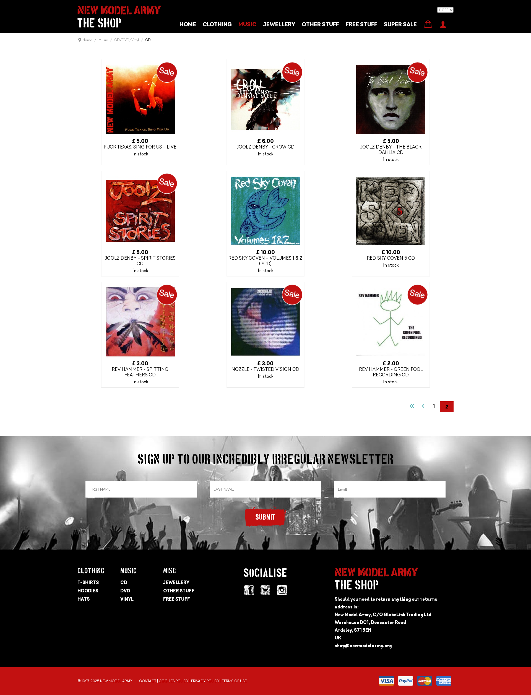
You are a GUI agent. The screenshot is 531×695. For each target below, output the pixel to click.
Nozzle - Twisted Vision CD (265, 369)
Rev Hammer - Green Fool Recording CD (391, 372)
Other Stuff (178, 591)
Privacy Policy (205, 681)
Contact (147, 681)
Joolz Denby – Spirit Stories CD (140, 261)
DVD (125, 591)
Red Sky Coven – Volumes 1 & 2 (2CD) (265, 261)
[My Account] (443, 24)
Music (247, 24)
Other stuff (320, 24)
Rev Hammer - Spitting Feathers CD (140, 372)
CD (123, 582)
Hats (83, 599)
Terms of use (234, 681)
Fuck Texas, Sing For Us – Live (140, 147)
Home (187, 24)
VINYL (127, 599)
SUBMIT (266, 517)
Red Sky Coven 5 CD (391, 258)
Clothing (217, 24)
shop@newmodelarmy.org (363, 645)
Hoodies (87, 591)
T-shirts (88, 582)
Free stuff (361, 24)
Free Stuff (176, 599)
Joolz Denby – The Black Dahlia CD (390, 149)
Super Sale (400, 24)
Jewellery (279, 24)
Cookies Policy (174, 681)
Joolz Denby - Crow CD (265, 147)
